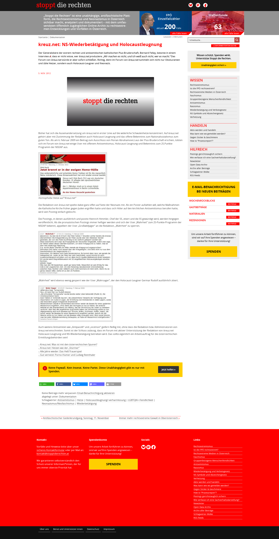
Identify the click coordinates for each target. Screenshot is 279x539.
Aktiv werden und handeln (203, 130)
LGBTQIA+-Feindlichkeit (140, 400)
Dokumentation (57, 37)
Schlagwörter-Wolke (199, 171)
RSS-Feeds (195, 175)
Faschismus (195, 95)
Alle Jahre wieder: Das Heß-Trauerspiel (60, 351)
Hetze (80, 400)
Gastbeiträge (212, 209)
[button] (46, 384)
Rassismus (195, 106)
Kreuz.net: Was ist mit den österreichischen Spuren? (67, 344)
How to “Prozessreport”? (201, 140)
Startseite (43, 37)
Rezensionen (212, 222)
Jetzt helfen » (168, 369)
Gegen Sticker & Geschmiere (204, 137)
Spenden (213, 251)
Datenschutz (93, 529)
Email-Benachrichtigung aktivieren (96, 393)
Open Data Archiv (198, 164)
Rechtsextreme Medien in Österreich (208, 92)
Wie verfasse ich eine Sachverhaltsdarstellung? (213, 157)
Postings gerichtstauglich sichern (206, 154)
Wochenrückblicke (212, 202)
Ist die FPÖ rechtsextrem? (202, 88)
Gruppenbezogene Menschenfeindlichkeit (210, 99)
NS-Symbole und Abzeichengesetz (206, 113)
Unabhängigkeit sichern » (213, 65)
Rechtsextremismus (199, 84)
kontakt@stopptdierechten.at (53, 453)
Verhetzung (195, 117)
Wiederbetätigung (87, 403)
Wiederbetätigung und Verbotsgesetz (208, 109)
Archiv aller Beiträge (200, 168)
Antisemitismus (66, 400)
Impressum (109, 529)
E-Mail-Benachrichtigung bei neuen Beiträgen (213, 189)
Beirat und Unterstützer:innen (68, 529)
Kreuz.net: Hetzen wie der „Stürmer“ (58, 348)
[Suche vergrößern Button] (236, 39)
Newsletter (195, 161)
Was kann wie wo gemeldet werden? (207, 133)
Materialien (212, 215)
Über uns (44, 529)
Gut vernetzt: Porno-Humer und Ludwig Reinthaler (66, 354)
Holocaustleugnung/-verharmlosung (106, 400)
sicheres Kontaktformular (51, 450)
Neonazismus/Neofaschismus (58, 403)
